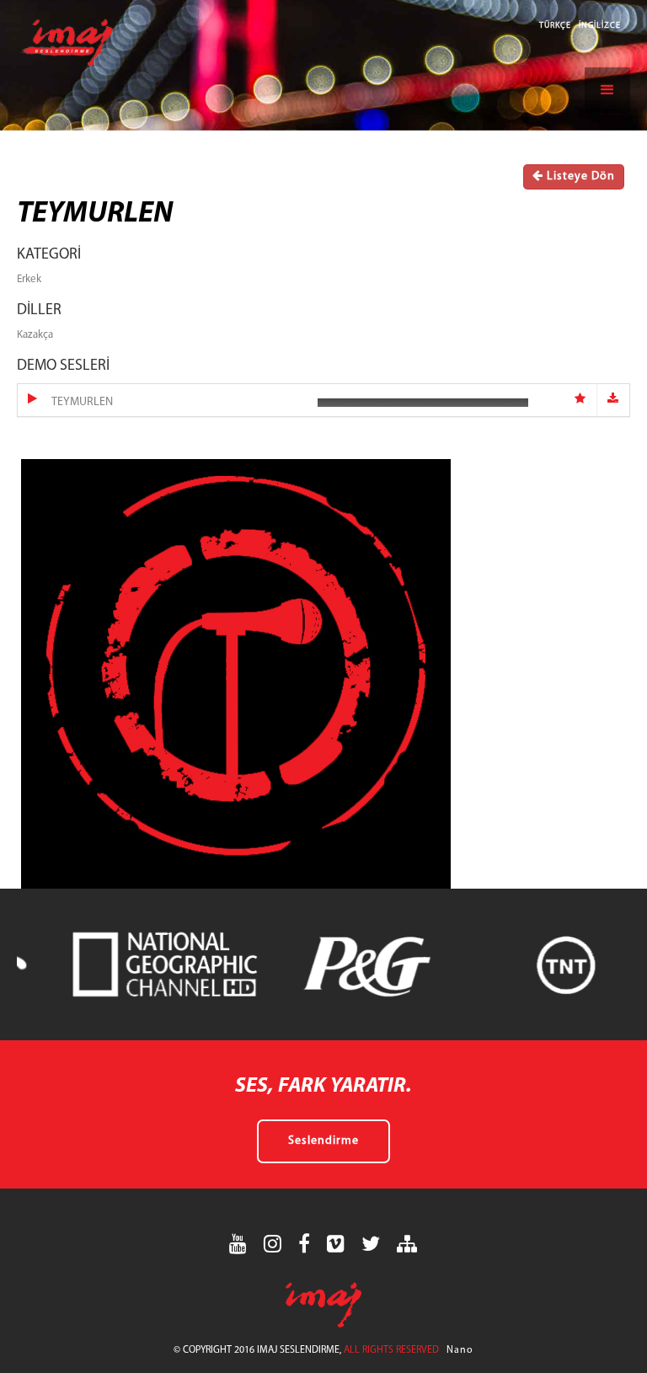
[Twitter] (371, 1243)
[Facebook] (304, 1243)
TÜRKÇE (556, 25)
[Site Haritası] (407, 1243)
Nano (459, 1350)
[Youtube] (238, 1243)
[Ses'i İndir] (613, 400)
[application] (423, 402)
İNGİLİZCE (600, 25)
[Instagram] (272, 1243)
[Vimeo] (336, 1243)
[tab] (323, 400)
